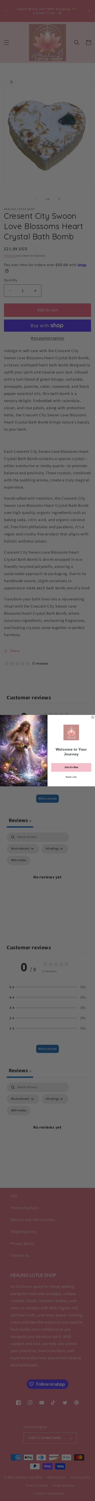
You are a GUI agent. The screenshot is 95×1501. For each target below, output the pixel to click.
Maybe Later (71, 777)
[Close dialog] (92, 717)
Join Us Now (71, 767)
